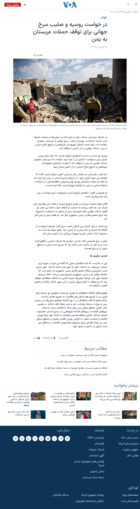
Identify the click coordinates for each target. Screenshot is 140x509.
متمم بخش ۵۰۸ (129, 438)
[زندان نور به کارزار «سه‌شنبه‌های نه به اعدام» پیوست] (129, 414)
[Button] (38, 55)
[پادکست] (22, 438)
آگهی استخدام (97, 455)
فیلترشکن (99, 444)
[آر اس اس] (28, 438)
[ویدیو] (25, 5)
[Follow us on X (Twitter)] (54, 438)
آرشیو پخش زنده (129, 501)
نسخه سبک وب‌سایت (93, 477)
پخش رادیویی (97, 471)
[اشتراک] (15, 438)
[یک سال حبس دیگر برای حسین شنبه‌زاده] (38, 414)
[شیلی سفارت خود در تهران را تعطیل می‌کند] (83, 414)
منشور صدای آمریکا (128, 444)
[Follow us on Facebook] (67, 438)
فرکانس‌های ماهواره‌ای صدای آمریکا (89, 463)
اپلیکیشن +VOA (95, 438)
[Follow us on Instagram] (41, 438)
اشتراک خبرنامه (96, 449)
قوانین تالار (132, 455)
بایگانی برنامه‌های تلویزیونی (89, 501)
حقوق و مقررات (130, 449)
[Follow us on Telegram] (60, 438)
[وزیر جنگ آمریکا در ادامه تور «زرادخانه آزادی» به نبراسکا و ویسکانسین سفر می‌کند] (129, 396)
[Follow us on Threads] (35, 438)
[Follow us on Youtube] (47, 438)
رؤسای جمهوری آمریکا (92, 495)
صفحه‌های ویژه (130, 495)
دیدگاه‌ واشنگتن (61, 495)
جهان (104, 17)
